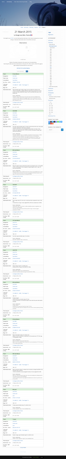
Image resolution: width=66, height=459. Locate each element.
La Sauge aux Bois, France (18, 102)
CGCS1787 (15, 284)
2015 (40, 27)
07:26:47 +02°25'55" (16, 228)
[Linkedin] (49, 123)
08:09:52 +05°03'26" (16, 362)
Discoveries (50, 100)
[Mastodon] (56, 122)
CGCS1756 (15, 391)
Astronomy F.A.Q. (51, 116)
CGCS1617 (15, 186)
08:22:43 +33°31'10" (16, 427)
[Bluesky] (52, 122)
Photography (51, 92)
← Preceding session (5, 31)
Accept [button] (42, 457)
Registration (50, 34)
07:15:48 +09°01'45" (16, 193)
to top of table (23, 447)
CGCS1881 (15, 321)
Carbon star (15, 78)
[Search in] (29, 71)
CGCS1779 (15, 252)
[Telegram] (59, 122)
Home (22, 27)
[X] (51, 122)
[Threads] (54, 122)
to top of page (23, 451)
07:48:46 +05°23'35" (16, 327)
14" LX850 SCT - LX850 (17, 85)
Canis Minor (15, 80)
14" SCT (12, 38)
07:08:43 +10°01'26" (16, 82)
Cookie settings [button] (36, 457)
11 (25, 126)
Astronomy (26, 27)
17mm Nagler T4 (25, 85)
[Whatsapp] (58, 122)
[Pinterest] (51, 123)
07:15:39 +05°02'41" (16, 158)
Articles (49, 94)
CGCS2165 (15, 421)
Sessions (36, 27)
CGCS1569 (15, 113)
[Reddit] (52, 123)
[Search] (27, 71)
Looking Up (50, 88)
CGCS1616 (15, 152)
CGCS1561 (15, 76)
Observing (31, 27)
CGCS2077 (15, 355)
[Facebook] (49, 122)
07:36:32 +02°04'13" (16, 290)
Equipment (50, 90)
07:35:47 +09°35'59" (16, 258)
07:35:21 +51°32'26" (16, 397)
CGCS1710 (15, 222)
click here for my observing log (23, 68)
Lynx (13, 395)
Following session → (40, 31)
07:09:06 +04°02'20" (16, 119)
